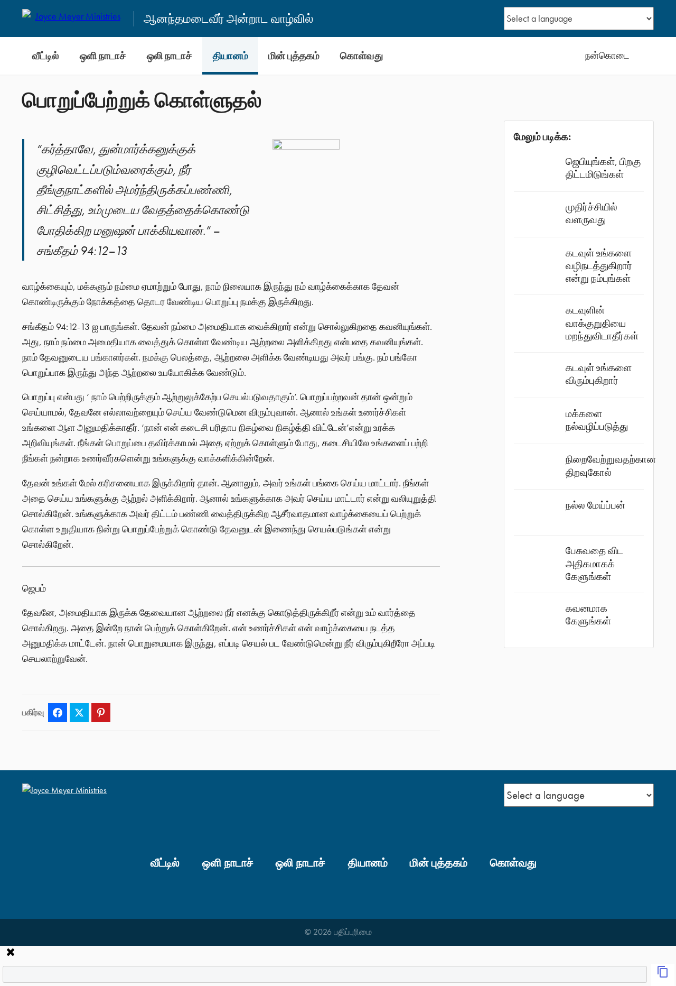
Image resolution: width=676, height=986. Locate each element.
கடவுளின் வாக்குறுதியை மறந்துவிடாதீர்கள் (602, 322)
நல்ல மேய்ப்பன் (595, 505)
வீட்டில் (45, 55)
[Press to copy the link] (662, 975)
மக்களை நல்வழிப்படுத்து (597, 420)
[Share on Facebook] (57, 712)
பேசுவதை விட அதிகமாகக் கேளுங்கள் (594, 563)
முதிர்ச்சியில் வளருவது (591, 213)
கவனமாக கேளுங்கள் (588, 615)
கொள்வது (361, 55)
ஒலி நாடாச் (169, 55)
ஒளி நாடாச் (103, 55)
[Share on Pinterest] (100, 712)
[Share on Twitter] (79, 712)
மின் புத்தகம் (294, 55)
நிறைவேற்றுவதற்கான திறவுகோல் (611, 465)
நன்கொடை (607, 55)
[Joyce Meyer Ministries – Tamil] (73, 18)
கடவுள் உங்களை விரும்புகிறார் (599, 374)
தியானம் (230, 55)
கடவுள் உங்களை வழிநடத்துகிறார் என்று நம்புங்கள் (599, 265)
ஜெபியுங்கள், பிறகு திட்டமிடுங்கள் (603, 168)
